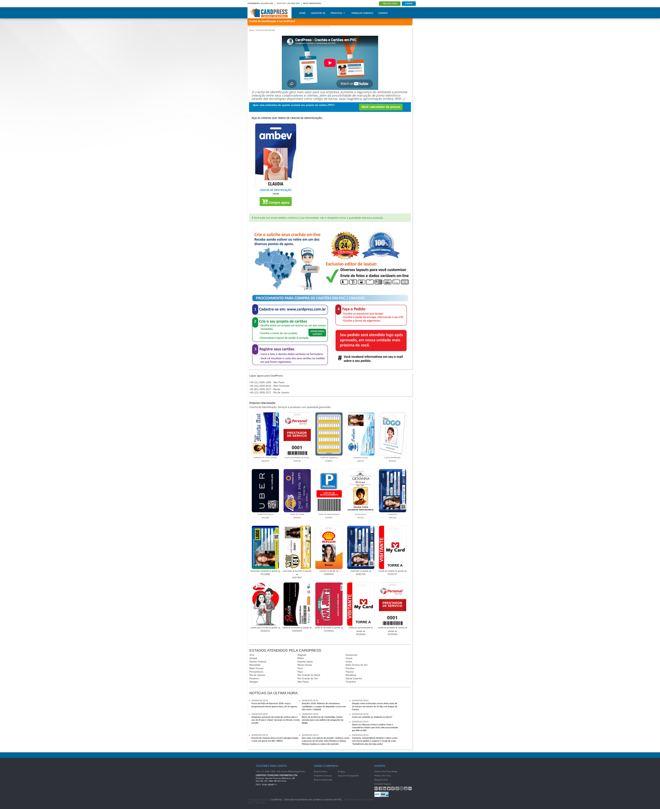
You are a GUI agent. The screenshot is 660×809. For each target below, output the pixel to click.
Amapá (253, 658)
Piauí (300, 671)
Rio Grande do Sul (308, 678)
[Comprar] (275, 155)
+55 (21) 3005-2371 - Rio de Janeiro (269, 392)
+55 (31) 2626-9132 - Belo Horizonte (269, 385)
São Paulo (303, 681)
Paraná (350, 671)
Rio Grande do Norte (309, 675)
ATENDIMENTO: (254, 3)
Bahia (301, 658)
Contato (383, 13)
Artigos (341, 771)
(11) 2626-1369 (267, 3)
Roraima (254, 678)
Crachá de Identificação (265, 30)
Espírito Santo (305, 661)
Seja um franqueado (348, 775)
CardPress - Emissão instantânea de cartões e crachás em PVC (306, 799)
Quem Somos (320, 771)
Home (302, 13)
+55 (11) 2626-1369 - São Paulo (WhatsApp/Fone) (280, 771)
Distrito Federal (257, 661)
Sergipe (253, 681)
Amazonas (351, 654)
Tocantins (351, 681)
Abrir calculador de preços (380, 107)
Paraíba (350, 668)
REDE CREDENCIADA (312, 3)
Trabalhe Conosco (362, 13)
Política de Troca (382, 775)
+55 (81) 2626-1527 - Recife (264, 389)
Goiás (349, 661)
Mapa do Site (381, 779)
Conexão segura (382, 783)
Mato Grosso (256, 668)
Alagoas (302, 654)
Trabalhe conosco (323, 775)
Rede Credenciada (323, 779)
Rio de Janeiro (257, 675)
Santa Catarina (354, 678)
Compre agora (278, 202)
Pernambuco (256, 671)
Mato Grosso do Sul (356, 664)
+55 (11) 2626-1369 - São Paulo (266, 382)
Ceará (349, 658)
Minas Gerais (305, 664)
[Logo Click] (270, 12)
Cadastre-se (318, 13)
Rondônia (351, 675)
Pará (300, 668)
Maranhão (255, 664)
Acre (251, 654)
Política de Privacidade (385, 771)
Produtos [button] (336, 13)
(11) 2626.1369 (293, 3)
